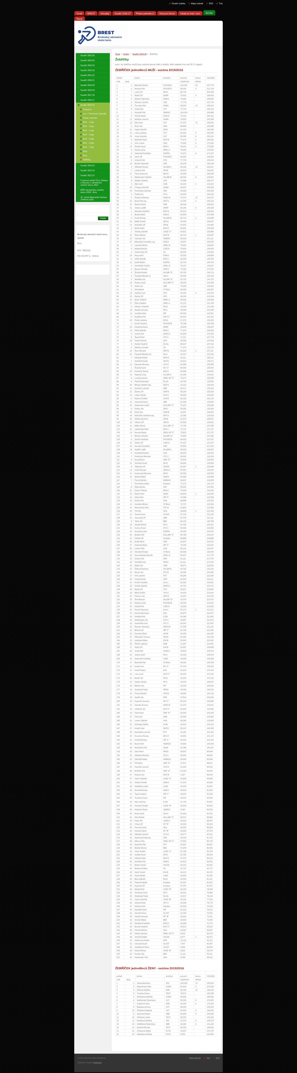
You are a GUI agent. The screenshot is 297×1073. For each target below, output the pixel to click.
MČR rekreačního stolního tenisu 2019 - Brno (92, 191)
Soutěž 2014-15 (87, 165)
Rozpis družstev (90, 118)
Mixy (85, 155)
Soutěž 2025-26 (87, 55)
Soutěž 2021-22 (87, 75)
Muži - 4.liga (88, 134)
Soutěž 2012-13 (87, 175)
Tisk (221, 3)
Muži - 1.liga (88, 122)
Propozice (87, 109)
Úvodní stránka (178, 3)
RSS (211, 3)
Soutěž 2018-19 (87, 90)
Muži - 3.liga (88, 130)
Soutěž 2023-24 (87, 65)
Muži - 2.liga (88, 126)
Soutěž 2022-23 (87, 70)
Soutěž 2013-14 (87, 170)
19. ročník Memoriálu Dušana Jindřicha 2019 (93, 198)
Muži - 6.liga (88, 143)
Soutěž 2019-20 (87, 85)
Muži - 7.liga (88, 147)
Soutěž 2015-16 (87, 105)
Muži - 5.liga (88, 139)
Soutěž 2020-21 (87, 80)
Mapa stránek (197, 3)
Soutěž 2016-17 (87, 100)
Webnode (97, 1063)
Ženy (85, 151)
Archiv (126, 54)
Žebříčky (87, 159)
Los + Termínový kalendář (94, 114)
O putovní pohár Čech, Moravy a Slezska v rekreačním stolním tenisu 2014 (94, 182)
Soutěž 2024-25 (87, 60)
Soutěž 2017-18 (87, 95)
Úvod (117, 54)
